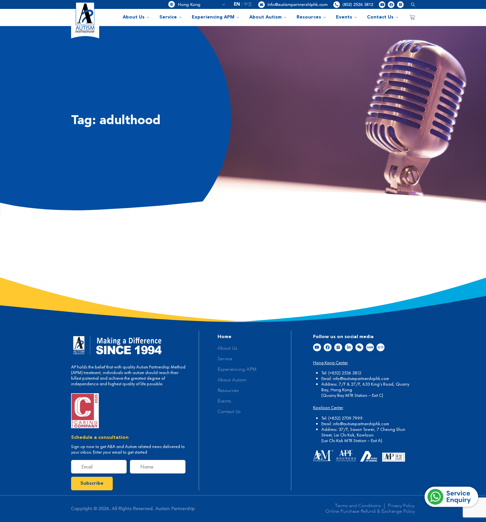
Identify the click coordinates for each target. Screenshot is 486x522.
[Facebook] (391, 4)
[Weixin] (359, 347)
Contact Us (380, 17)
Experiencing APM (213, 17)
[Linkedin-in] (349, 347)
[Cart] (412, 17)
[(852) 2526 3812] (336, 4)
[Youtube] (382, 4)
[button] (410, 4)
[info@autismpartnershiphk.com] (261, 4)
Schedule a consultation (100, 437)
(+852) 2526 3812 (344, 373)
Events (344, 17)
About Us (133, 17)
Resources (309, 17)
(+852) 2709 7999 (345, 418)
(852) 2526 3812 (358, 4)
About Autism (265, 17)
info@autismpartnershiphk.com (297, 4)
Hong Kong (199, 4)
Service (168, 17)
